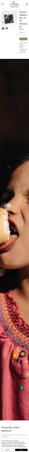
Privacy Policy (22, 446)
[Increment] (24, 34)
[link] (27, 4)
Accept (21, 450)
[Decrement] (20, 34)
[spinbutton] (22, 34)
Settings (7, 450)
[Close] (27, 440)
